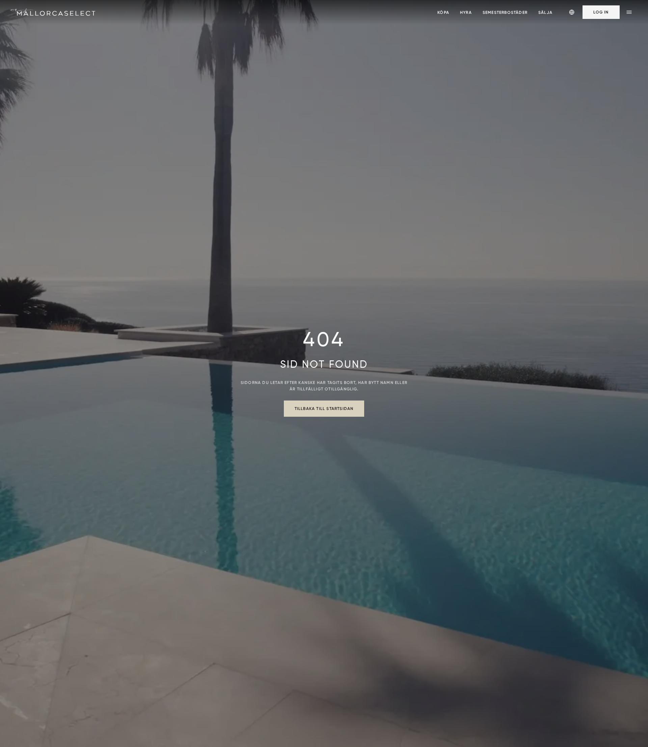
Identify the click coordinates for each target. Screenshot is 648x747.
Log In (601, 12)
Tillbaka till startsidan (324, 408)
